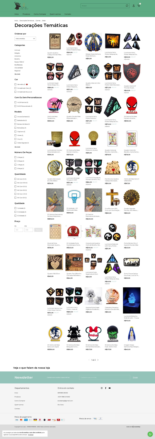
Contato (68, 14)
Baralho (17, 59)
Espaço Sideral (19, 62)
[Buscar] (127, 5)
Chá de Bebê (19, 68)
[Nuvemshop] (133, 427)
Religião (17, 53)
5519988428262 (63, 393)
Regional (17, 71)
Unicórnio (18, 56)
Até (25, 226)
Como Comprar (40, 14)
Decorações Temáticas (27, 20)
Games (38, 20)
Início (17, 14)
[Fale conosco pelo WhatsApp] (150, 434)
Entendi (30, 434)
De (15, 226)
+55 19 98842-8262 (64, 397)
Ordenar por (20, 34)
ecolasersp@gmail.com (65, 401)
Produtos (26, 14)
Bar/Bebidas (18, 65)
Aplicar (38, 230)
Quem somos (55, 14)
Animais (17, 50)
